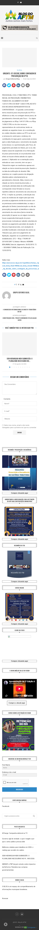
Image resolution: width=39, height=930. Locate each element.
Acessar (5, 898)
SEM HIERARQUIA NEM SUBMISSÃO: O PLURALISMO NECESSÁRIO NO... (19, 359)
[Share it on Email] (23, 85)
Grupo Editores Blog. (13, 79)
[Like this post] (16, 284)
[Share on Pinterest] (14, 85)
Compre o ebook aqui (17, 703)
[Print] (28, 85)
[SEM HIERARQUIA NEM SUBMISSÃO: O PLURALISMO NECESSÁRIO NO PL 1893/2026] (19, 344)
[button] (4, 350)
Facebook (5, 806)
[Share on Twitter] (9, 85)
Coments (7, 399)
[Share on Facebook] (4, 85)
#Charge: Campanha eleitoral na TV (15, 833)
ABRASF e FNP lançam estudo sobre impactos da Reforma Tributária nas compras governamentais (19, 867)
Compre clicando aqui (19, 493)
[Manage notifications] (5, 924)
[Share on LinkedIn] (18, 85)
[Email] (21, 2)
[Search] (37, 38)
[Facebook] (17, 914)
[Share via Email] (23, 284)
